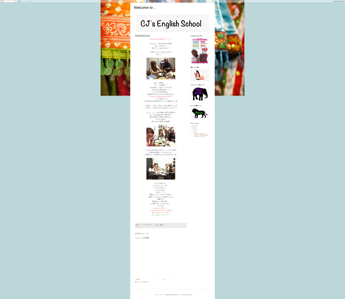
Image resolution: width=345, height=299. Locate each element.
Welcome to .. (145, 8)
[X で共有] (159, 225)
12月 (194, 130)
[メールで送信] (156, 225)
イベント (141, 226)
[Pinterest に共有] (162, 225)
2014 (193, 126)
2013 (193, 128)
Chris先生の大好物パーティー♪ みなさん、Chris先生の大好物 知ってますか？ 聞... (200, 135)
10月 (194, 132)
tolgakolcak (176, 294)
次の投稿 (137, 279)
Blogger (190, 294)
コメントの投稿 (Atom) (143, 282)
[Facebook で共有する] (161, 225)
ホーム (163, 279)
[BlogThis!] (157, 225)
